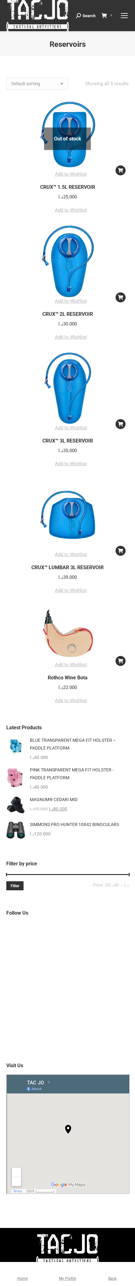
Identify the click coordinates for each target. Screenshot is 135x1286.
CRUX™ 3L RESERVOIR (67, 441)
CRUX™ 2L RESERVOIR (67, 314)
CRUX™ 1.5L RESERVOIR (67, 187)
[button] (67, 174)
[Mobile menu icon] (124, 15)
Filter (15, 886)
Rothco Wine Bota (68, 678)
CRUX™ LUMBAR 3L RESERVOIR (67, 567)
